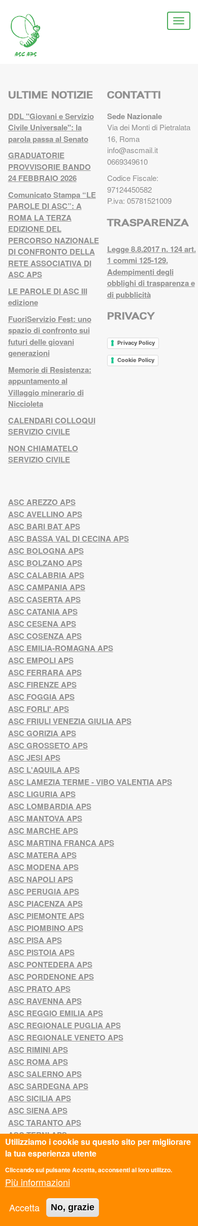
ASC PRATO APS (39, 988)
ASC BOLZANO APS (45, 562)
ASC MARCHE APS (43, 830)
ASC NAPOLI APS (40, 879)
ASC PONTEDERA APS (50, 964)
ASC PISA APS (35, 940)
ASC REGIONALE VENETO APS (65, 1037)
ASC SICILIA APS (39, 1098)
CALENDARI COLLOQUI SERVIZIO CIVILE (51, 426)
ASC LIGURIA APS (42, 794)
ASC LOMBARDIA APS (49, 806)
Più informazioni (37, 1181)
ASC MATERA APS (42, 854)
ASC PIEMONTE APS (46, 915)
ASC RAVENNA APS (45, 1000)
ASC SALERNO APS (45, 1073)
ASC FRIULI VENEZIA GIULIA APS (69, 721)
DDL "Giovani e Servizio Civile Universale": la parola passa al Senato (51, 128)
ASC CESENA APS (42, 623)
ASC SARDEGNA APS (48, 1086)
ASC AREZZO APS (42, 502)
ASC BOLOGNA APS (46, 550)
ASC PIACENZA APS (45, 903)
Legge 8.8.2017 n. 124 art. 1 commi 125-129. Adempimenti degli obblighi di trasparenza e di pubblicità (151, 271)
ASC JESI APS (34, 757)
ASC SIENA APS (38, 1110)
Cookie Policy (135, 360)
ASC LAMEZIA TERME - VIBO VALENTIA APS (90, 781)
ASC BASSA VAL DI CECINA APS (68, 538)
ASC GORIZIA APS (42, 733)
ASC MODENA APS (43, 867)
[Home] (33, 35)
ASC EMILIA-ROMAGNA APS (60, 648)
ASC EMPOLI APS (41, 660)
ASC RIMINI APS (38, 1049)
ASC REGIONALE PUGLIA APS (64, 1025)
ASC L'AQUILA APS (44, 769)
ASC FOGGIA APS (41, 696)
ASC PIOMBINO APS (45, 927)
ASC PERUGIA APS (43, 891)
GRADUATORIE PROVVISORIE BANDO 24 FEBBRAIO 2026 (49, 167)
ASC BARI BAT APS (44, 526)
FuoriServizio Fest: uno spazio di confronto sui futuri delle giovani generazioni (49, 336)
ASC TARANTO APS (44, 1122)
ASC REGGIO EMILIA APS (55, 1013)
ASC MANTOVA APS (45, 818)
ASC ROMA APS (38, 1061)
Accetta (24, 1207)
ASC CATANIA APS (43, 611)
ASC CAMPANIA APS (46, 587)
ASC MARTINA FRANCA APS (61, 842)
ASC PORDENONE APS (51, 976)
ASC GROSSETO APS (48, 745)
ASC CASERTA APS (44, 599)
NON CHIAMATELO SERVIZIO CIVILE (43, 454)
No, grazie (72, 1207)
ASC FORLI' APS (38, 708)
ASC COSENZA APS (45, 635)
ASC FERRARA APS (45, 672)
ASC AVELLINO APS (45, 514)
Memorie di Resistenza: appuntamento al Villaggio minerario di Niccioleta (49, 387)
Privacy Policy (136, 342)
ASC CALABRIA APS (46, 575)
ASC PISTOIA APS (41, 952)
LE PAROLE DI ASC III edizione (47, 296)
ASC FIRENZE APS (42, 684)
